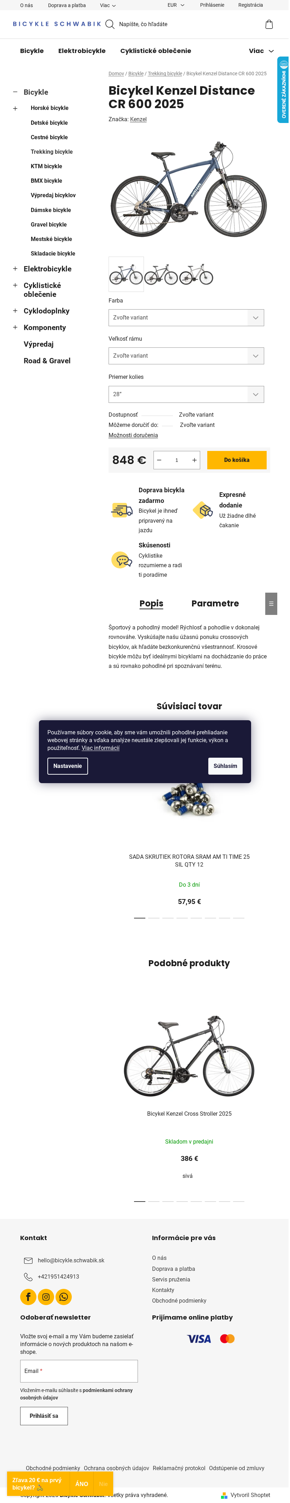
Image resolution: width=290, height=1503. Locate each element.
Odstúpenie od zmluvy (237, 1468)
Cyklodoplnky (47, 311)
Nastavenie (67, 766)
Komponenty (45, 327)
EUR (173, 5)
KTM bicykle (46, 166)
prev (114, 831)
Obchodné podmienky (179, 1300)
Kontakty (163, 1290)
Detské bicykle (49, 122)
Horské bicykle (50, 108)
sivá (187, 1176)
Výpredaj (38, 344)
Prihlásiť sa (44, 1416)
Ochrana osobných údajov (116, 1468)
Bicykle (36, 92)
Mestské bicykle (51, 239)
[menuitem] (32, 51)
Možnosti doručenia (133, 435)
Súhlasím (225, 766)
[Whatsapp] (64, 1297)
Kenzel (138, 119)
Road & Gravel (47, 361)
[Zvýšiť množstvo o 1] (194, 460)
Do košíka (237, 460)
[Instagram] (46, 1297)
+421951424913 (58, 1277)
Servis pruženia (171, 1279)
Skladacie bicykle (53, 253)
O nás (26, 5)
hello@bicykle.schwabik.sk (71, 1260)
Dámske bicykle (51, 210)
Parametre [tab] (215, 603)
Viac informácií (101, 748)
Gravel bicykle (49, 224)
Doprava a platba (67, 5)
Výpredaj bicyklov (53, 195)
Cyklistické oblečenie (42, 290)
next (264, 831)
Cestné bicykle (49, 137)
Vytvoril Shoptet (250, 1495)
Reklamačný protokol (179, 1468)
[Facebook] (28, 1297)
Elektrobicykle (47, 269)
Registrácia (250, 5)
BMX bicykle (46, 180)
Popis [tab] (151, 603)
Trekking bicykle (52, 151)
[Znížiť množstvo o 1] (159, 460)
